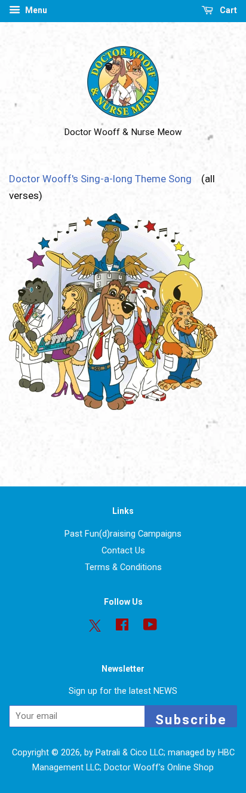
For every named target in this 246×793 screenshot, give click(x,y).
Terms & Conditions (123, 567)
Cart (227, 10)
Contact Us (123, 551)
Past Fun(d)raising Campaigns (123, 534)
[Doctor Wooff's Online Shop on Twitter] (95, 626)
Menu (35, 10)
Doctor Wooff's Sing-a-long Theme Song (102, 179)
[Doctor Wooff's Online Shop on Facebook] (122, 627)
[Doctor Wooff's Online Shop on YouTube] (150, 627)
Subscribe (191, 719)
